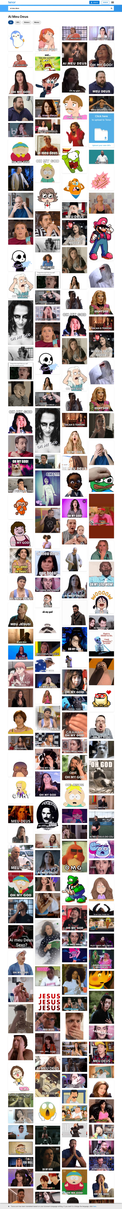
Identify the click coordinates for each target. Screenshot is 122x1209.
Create (95, 2)
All (11, 22)
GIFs (17, 22)
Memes (36, 22)
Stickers (27, 22)
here (94, 1206)
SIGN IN (105, 2)
